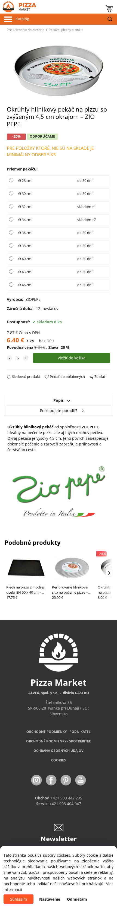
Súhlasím (18, 899)
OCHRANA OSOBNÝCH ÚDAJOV (58, 750)
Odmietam (77, 899)
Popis (58, 400)
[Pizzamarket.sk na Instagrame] (37, 779)
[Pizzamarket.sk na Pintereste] (66, 779)
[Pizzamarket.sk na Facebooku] (51, 779)
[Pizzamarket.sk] (18, 5)
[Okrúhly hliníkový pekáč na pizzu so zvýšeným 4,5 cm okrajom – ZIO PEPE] (58, 70)
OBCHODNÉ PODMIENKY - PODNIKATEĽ (58, 731)
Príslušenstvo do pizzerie (25, 29)
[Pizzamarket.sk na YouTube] (80, 779)
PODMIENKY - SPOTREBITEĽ (58, 741)
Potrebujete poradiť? (58, 410)
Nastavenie (49, 899)
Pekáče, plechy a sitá (64, 29)
